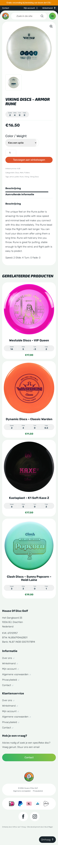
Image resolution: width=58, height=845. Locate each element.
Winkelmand (47, 8)
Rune (22, 177)
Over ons (7, 658)
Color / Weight (16, 136)
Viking (26, 177)
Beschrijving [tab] (13, 188)
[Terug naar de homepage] (5, 16)
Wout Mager (48, 827)
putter (17, 177)
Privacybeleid (10, 679)
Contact (5, 8)
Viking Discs (34, 177)
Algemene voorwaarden (15, 674)
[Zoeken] (42, 16)
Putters (27, 173)
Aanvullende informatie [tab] (19, 194)
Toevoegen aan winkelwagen (29, 159)
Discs (17, 173)
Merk (21, 173)
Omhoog (45, 839)
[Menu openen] (52, 16)
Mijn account (29, 8)
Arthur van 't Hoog (19, 827)
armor (12, 177)
